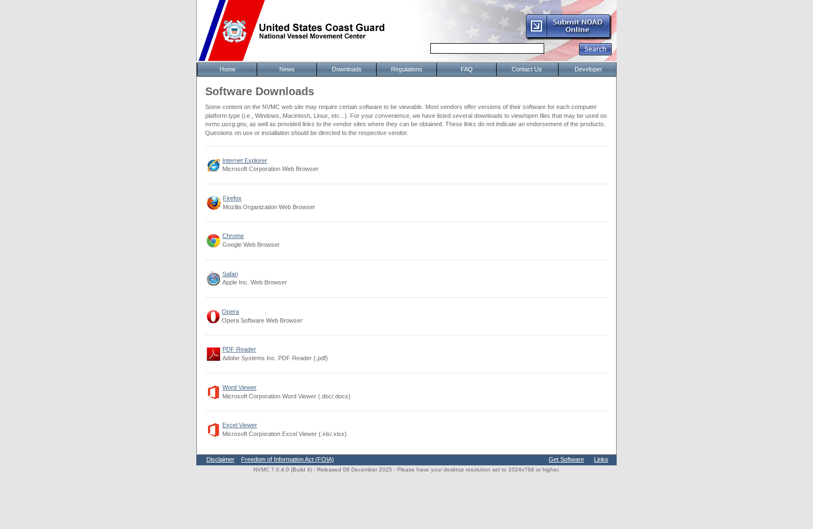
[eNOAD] (568, 38)
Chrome (233, 235)
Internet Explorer (244, 160)
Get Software (566, 459)
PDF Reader (239, 349)
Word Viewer (239, 387)
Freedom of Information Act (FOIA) (287, 459)
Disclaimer (220, 459)
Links (601, 459)
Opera (230, 311)
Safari (230, 274)
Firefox (232, 198)
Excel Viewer (239, 425)
